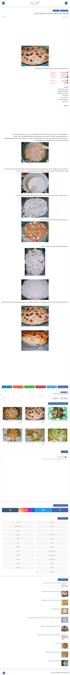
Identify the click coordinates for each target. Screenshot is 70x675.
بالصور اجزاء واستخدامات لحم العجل (52, 583)
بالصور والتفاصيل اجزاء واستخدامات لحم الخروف (49, 635)
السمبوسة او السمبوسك (54, 661)
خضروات (18, 534)
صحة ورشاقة (52, 555)
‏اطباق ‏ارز (18, 547)
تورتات (18, 551)
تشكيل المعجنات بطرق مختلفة (53, 652)
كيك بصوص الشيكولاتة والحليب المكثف (51, 626)
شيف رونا (53, 672)
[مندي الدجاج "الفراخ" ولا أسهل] (12, 435)
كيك (52, 530)
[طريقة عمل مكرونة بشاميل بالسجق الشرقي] (35, 413)
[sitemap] (4, 673)
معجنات (52, 522)
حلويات (18, 522)
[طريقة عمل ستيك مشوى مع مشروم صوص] (35, 435)
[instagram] (27, 510)
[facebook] (60, 510)
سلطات (18, 538)
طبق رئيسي (64, 10)
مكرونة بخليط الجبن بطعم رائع (59, 442)
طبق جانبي (51, 538)
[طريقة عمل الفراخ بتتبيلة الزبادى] (57, 413)
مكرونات (56, 10)
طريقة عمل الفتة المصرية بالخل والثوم (51, 591)
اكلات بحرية (52, 559)
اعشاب (18, 563)
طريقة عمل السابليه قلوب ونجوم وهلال (51, 600)
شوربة (18, 559)
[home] (1, 673)
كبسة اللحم (58, 643)
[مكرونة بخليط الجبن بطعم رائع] (57, 435)
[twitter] (43, 510)
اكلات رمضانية (51, 551)
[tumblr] (10, 510)
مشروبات (18, 567)
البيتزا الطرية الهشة (56, 609)
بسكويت (52, 567)
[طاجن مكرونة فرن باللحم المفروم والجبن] (12, 413)
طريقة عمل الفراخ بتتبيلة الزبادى (59, 420)
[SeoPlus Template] (69, 673)
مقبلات (52, 571)
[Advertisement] (35, 32)
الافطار (51, 543)
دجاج (18, 543)
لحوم (18, 530)
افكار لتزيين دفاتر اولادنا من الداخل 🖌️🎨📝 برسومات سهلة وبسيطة (44, 617)
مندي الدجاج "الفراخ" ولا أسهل (14, 442)
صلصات (18, 555)
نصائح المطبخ (18, 526)
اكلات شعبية (52, 534)
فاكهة (51, 563)
